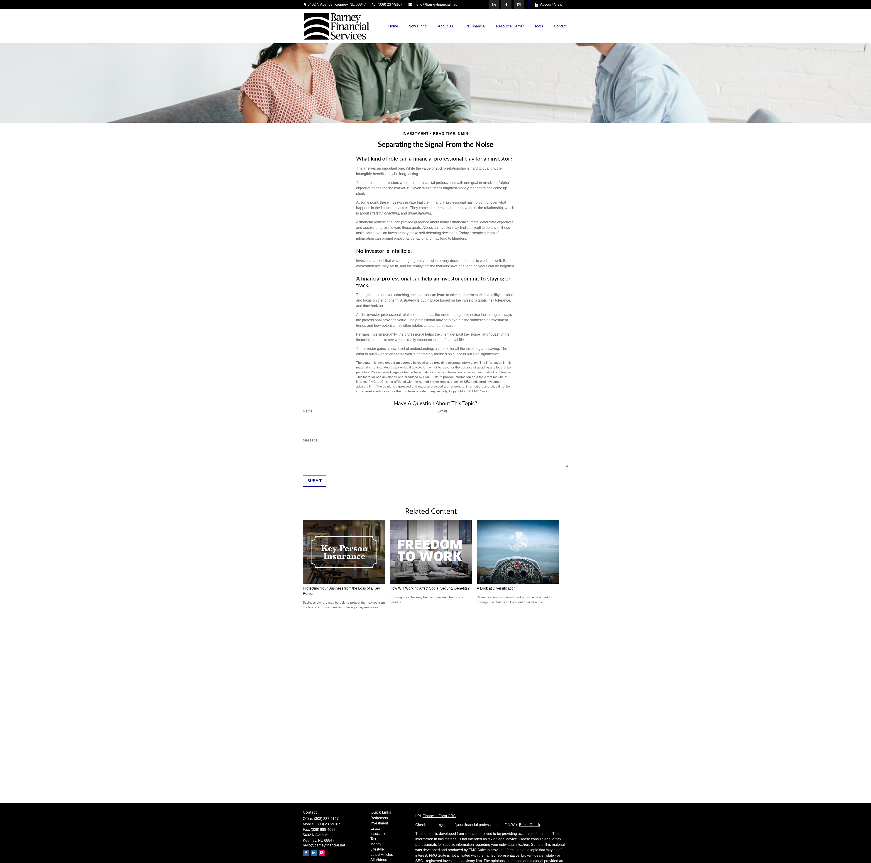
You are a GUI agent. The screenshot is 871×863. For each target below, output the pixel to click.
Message (310, 440)
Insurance (378, 834)
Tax (373, 839)
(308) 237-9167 (390, 4)
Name (308, 411)
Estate (375, 828)
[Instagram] (322, 853)
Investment (379, 823)
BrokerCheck (529, 825)
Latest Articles (381, 854)
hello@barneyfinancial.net (435, 4)
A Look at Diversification (496, 588)
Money (375, 844)
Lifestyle (377, 849)
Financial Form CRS (439, 816)
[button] (393, 26)
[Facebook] (506, 4)
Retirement (379, 818)
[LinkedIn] (494, 4)
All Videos (378, 860)
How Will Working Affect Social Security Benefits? (430, 588)
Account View (551, 4)
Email (442, 411)
